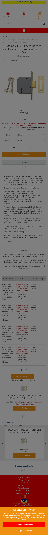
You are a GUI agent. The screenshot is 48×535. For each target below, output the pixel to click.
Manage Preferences (24, 525)
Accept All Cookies (24, 530)
